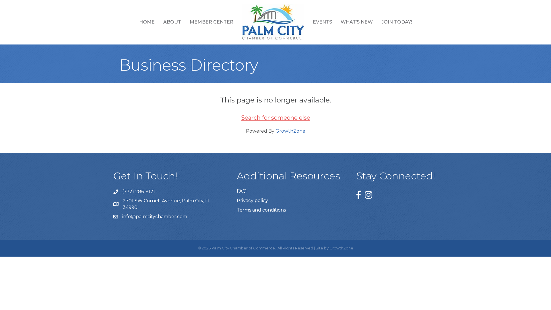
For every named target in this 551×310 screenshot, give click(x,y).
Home (147, 22)
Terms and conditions (261, 210)
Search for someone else (275, 117)
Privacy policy (252, 200)
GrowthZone (290, 131)
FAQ (242, 191)
